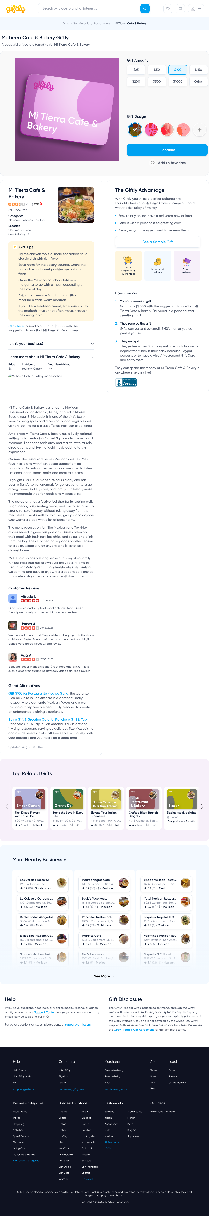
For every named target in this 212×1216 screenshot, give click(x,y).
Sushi (107, 1129)
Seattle (86, 1172)
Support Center (44, 1012)
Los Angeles (88, 1135)
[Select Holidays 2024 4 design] (135, 129)
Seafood (109, 1111)
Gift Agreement (177, 1082)
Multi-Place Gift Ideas (162, 1111)
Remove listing (113, 1075)
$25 (136, 70)
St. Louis (86, 1160)
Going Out (19, 1148)
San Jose (64, 1172)
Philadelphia (66, 1154)
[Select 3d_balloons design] (167, 129)
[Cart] (180, 8)
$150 (198, 70)
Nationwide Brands (24, 1154)
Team (153, 1069)
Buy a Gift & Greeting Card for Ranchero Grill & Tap (47, 719)
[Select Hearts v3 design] (183, 129)
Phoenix (86, 1154)
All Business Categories (26, 1160)
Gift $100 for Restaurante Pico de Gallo (38, 693)
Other (198, 81)
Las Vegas (64, 1135)
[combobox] (94, 8)
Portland (64, 1160)
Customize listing (114, 1069)
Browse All (87, 1178)
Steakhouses (134, 1111)
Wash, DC (64, 1178)
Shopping (18, 1123)
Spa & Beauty (21, 1135)
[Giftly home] (15, 9)
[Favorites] (167, 8)
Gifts (66, 23)
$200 (136, 81)
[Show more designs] (199, 129)
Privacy (173, 1075)
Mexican (109, 1135)
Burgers (131, 1129)
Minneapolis (88, 1141)
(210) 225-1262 (17, 210)
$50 (157, 70)
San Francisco (90, 1166)
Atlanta (63, 1111)
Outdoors (18, 1141)
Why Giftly (64, 1069)
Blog (152, 1088)
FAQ (15, 1082)
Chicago (87, 1117)
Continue (167, 150)
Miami (62, 1141)
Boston (63, 1117)
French (131, 1117)
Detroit (63, 1129)
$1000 (177, 81)
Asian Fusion (111, 1123)
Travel (16, 1117)
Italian (108, 1117)
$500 (157, 81)
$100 (177, 70)
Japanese (133, 1135)
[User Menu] (196, 8)
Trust (153, 1082)
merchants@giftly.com (117, 1088)
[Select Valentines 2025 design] (151, 129)
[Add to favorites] (167, 163)
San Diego (65, 1166)
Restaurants (20, 1111)
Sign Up (63, 1075)
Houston (86, 1129)
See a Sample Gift (157, 242)
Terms (172, 1069)
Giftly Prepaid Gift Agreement (134, 1029)
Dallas (62, 1123)
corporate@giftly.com (71, 1088)
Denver (86, 1123)
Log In (62, 1082)
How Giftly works (22, 1075)
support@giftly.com (78, 1024)
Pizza (130, 1123)
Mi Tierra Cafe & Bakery (130, 23)
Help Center (20, 1069)
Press (153, 1075)
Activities (18, 1129)
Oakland (87, 1148)
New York (64, 1148)
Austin (85, 1111)
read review (69, 612)
